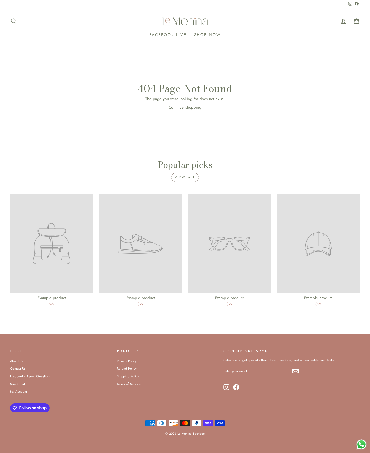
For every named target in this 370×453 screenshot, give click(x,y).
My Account (18, 391)
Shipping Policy (128, 376)
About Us (16, 361)
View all (185, 177)
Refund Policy (127, 368)
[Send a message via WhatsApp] (361, 444)
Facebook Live (168, 35)
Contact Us (18, 368)
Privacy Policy (127, 361)
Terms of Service (129, 383)
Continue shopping (185, 107)
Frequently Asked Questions (30, 376)
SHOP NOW (207, 35)
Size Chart (17, 383)
